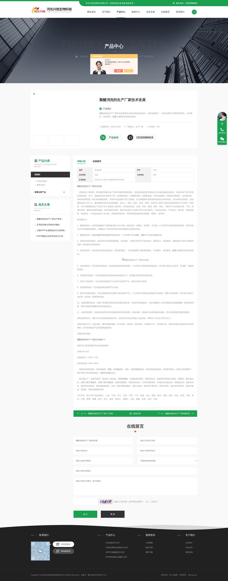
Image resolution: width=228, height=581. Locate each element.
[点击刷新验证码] (105, 501)
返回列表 (137, 413)
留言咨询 (189, 552)
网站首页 (91, 12)
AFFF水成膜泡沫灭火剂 (115, 552)
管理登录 (183, 575)
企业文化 (189, 547)
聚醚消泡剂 (41, 185)
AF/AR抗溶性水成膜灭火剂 (116, 557)
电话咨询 (222, 133)
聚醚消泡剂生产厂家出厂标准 (100, 413)
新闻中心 (136, 12)
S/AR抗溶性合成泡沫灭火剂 (117, 547)
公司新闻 (149, 543)
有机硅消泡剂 (42, 181)
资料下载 (149, 552)
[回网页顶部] (222, 124)
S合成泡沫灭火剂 (112, 543)
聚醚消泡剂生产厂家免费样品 (177, 413)
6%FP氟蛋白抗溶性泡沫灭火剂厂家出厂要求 (51, 236)
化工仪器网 (173, 575)
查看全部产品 (40, 192)
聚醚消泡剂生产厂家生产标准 (49, 219)
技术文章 (150, 12)
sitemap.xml (192, 575)
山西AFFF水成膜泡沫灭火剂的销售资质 (51, 230)
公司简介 (189, 543)
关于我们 (106, 12)
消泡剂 (37, 175)
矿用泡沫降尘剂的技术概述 (48, 225)
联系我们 (180, 12)
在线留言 (165, 12)
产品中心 (121, 12)
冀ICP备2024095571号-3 (97, 575)
